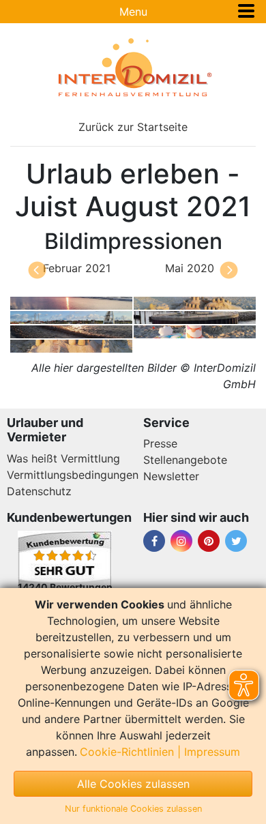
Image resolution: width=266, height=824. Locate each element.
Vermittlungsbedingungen (72, 475)
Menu (133, 11)
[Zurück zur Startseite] (133, 67)
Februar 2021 (76, 268)
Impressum (212, 752)
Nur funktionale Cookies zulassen (133, 809)
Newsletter (171, 476)
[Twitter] (236, 541)
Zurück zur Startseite (133, 127)
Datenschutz (39, 491)
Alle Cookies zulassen (133, 784)
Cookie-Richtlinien (127, 752)
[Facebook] (154, 541)
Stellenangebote (185, 460)
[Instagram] (181, 541)
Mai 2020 (189, 268)
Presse (160, 443)
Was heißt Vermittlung (63, 458)
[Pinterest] (209, 541)
